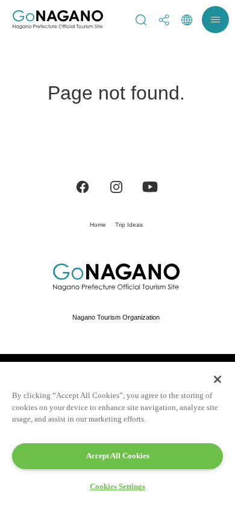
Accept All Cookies (117, 455)
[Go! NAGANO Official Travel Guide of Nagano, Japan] (58, 20)
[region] (117, 435)
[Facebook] (82, 186)
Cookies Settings (117, 486)
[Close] (217, 379)
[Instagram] (116, 186)
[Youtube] (150, 186)
